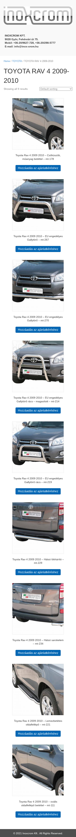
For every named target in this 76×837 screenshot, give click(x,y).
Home (7, 61)
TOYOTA (17, 61)
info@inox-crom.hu (26, 46)
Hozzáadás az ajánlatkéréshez (38, 168)
